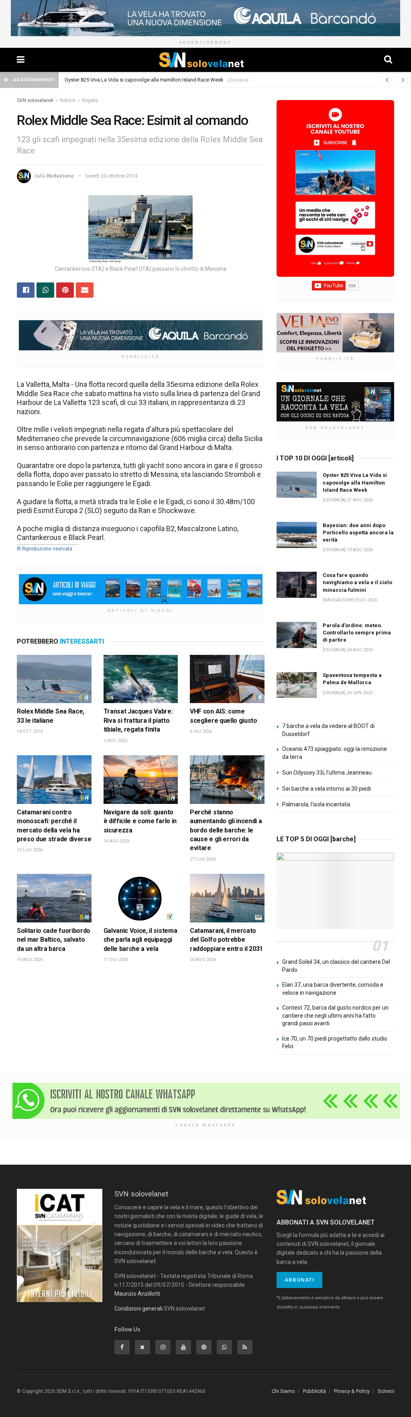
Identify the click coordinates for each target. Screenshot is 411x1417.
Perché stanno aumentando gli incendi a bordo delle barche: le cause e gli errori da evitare (226, 830)
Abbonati (299, 1280)
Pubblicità (314, 1391)
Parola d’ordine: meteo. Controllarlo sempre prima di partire (357, 632)
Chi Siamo (283, 1391)
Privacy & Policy (352, 1391)
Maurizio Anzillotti (137, 1293)
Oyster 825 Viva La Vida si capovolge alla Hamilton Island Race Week (144, 80)
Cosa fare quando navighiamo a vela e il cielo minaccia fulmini (357, 582)
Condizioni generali (138, 1308)
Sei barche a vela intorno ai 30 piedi (326, 788)
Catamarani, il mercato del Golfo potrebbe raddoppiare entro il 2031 (226, 940)
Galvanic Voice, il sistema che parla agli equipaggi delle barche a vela (140, 940)
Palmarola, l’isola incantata (316, 804)
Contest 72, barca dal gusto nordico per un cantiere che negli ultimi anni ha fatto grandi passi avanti (335, 1015)
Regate (90, 100)
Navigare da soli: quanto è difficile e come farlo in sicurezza (140, 821)
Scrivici (386, 1391)
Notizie (67, 100)
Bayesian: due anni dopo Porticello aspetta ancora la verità (358, 532)
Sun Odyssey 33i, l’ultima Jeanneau (327, 772)
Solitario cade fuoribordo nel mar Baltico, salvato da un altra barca (53, 940)
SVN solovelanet (35, 100)
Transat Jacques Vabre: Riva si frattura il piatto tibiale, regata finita (138, 720)
